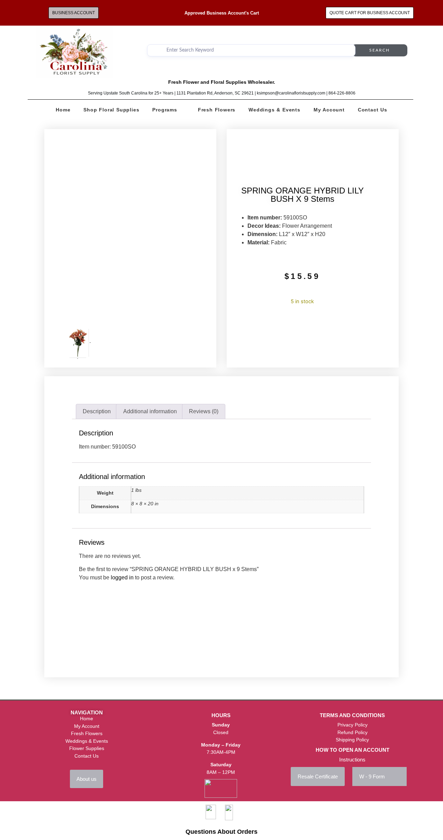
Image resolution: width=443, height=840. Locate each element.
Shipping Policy (352, 739)
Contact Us (372, 109)
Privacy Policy (352, 725)
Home (63, 109)
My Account (329, 109)
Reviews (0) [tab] (203, 411)
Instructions (352, 759)
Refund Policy (352, 732)
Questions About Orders (221, 831)
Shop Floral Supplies (111, 109)
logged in (122, 577)
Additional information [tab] (150, 411)
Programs (164, 109)
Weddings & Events (274, 109)
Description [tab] (97, 411)
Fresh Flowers (216, 109)
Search (379, 50)
